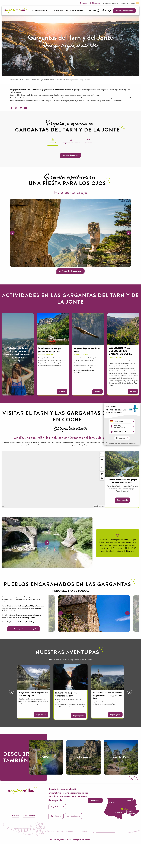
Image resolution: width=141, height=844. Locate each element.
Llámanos (58, 815)
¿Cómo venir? (95, 800)
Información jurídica (58, 839)
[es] (137, 3)
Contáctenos (75, 815)
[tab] (52, 141)
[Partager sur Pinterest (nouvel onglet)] (20, 108)
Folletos (15, 815)
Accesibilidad (29, 815)
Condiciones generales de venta (79, 839)
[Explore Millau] (16, 12)
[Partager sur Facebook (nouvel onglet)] (11, 108)
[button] (98, 10)
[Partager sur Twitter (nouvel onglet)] (16, 108)
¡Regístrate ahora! (57, 806)
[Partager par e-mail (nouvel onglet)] (25, 108)
